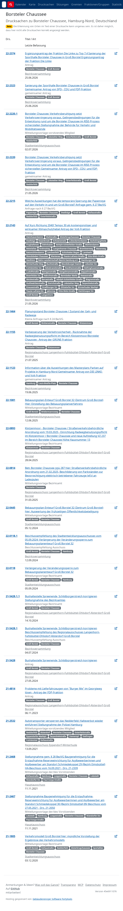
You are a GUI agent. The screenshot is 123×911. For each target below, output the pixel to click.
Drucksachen (46, 4)
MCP (80, 885)
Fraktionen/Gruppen (96, 4)
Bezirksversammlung (38, 74)
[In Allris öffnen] (116, 53)
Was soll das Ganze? (47, 885)
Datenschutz (93, 885)
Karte (32, 4)
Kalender (20, 4)
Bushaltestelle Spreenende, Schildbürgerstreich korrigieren (61, 660)
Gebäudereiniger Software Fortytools (52, 898)
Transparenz (68, 885)
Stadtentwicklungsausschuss (42, 145)
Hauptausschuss (35, 784)
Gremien (76, 4)
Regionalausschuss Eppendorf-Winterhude (51, 745)
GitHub (15, 888)
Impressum (110, 885)
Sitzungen (63, 4)
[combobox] (4, 4)
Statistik (117, 4)
